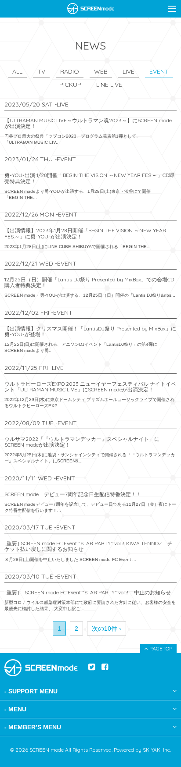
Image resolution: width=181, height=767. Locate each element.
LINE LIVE (109, 85)
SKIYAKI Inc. (157, 749)
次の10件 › (106, 628)
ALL (17, 71)
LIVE (128, 71)
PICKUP (70, 85)
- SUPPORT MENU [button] (31, 691)
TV (41, 71)
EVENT (159, 71)
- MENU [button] (15, 709)
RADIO (69, 71)
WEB (101, 71)
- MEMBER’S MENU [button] (32, 727)
